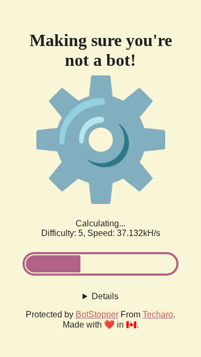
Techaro (158, 314)
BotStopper (97, 314)
